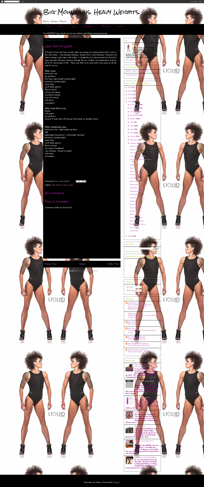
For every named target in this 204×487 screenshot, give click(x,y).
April (132, 133)
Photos (61, 26)
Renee (137, 44)
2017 (130, 87)
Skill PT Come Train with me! (137, 71)
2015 (130, 94)
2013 (130, 101)
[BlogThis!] (79, 181)
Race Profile (135, 214)
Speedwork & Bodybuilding (145, 457)
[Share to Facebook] (83, 181)
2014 (130, 98)
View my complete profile (136, 60)
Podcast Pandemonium (137, 339)
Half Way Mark (136, 188)
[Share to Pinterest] (85, 181)
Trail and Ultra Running (135, 75)
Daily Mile (134, 165)
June (132, 126)
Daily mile (134, 149)
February (134, 140)
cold (53, 185)
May (132, 129)
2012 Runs (134, 231)
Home (49, 26)
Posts (130, 287)
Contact (120, 26)
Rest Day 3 (134, 178)
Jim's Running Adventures (138, 343)
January (133, 143)
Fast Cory (132, 328)
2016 (130, 91)
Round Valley (139, 426)
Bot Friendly (133, 322)
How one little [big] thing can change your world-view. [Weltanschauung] (139, 307)
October (134, 112)
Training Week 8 (136, 191)
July (132, 122)
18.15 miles (134, 194)
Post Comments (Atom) (87, 271)
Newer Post (51, 264)
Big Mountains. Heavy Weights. (91, 12)
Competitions (89, 26)
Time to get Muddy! (138, 156)
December (134, 105)
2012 (130, 236)
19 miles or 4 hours (137, 198)
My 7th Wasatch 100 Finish (138, 345)
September (135, 115)
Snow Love (134, 227)
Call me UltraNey (141, 412)
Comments (132, 290)
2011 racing (132, 324)
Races (73, 26)
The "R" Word (135, 153)
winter (70, 185)
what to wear (61, 185)
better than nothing (138, 146)
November (134, 108)
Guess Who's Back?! (138, 171)
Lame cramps (135, 211)
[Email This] (77, 181)
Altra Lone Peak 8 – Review (138, 352)
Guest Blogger (136, 204)
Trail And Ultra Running (137, 350)
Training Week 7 (136, 218)
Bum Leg (133, 181)
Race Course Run (137, 221)
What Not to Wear (137, 224)
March (133, 136)
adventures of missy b (137, 303)
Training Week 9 (136, 175)
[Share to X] (81, 181)
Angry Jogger (133, 313)
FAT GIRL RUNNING (136, 337)
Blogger (116, 482)
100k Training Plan (142, 397)
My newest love (136, 208)
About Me (106, 26)
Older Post (113, 264)
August (133, 119)
